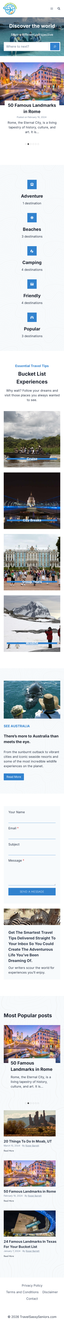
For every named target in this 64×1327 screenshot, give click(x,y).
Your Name (16, 812)
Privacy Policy (32, 1285)
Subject (14, 844)
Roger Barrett (32, 1145)
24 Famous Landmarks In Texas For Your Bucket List (30, 1244)
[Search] (54, 46)
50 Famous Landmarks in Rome (32, 108)
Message (16, 860)
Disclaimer (50, 1292)
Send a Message (32, 892)
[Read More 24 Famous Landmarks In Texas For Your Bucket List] (30, 1223)
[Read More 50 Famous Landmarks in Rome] (32, 83)
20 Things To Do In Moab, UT (28, 1141)
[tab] (26, 144)
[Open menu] (52, 8)
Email (13, 828)
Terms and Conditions (22, 1292)
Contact (32, 1299)
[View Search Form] (59, 8)
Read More (9, 1152)
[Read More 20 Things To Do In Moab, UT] (30, 1123)
